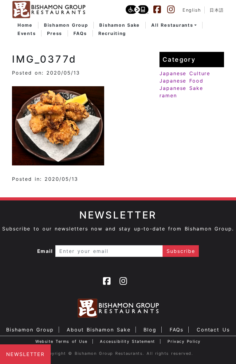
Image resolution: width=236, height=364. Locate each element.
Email (45, 251)
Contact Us (213, 330)
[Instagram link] (174, 9)
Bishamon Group (29, 330)
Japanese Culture (184, 73)
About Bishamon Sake (99, 330)
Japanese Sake (181, 88)
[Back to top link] (220, 348)
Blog (150, 330)
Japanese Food (181, 81)
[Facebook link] (160, 9)
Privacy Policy (184, 341)
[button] (174, 25)
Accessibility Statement (127, 341)
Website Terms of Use (61, 341)
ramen (168, 95)
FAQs (177, 330)
